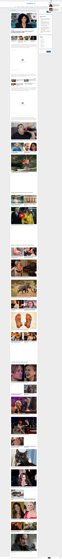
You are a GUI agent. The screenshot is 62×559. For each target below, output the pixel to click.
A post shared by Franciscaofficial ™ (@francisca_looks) (22, 115)
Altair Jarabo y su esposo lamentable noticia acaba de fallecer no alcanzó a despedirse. (45, 19)
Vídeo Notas (26, 6)
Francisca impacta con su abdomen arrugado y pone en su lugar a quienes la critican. (46, 31)
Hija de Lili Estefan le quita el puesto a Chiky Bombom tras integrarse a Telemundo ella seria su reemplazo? (45, 22)
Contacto (38, 6)
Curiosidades (22, 6)
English (41, 40)
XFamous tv (31, 3)
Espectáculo (18, 6)
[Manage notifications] (60, 557)
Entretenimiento (31, 6)
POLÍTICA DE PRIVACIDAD (43, 6)
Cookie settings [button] (45, 557)
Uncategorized (42, 45)
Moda (35, 6)
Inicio (15, 6)
